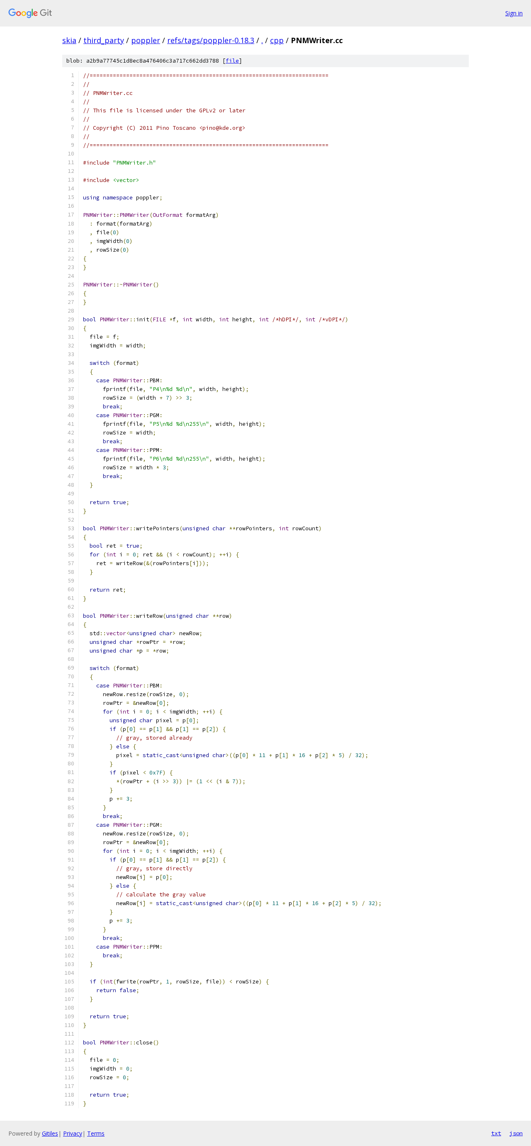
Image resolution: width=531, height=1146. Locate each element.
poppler (145, 40)
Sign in (514, 13)
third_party (103, 40)
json (516, 1133)
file (232, 60)
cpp (277, 40)
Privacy (72, 1133)
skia (69, 40)
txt (496, 1133)
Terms (96, 1133)
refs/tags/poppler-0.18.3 (210, 40)
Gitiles (50, 1133)
